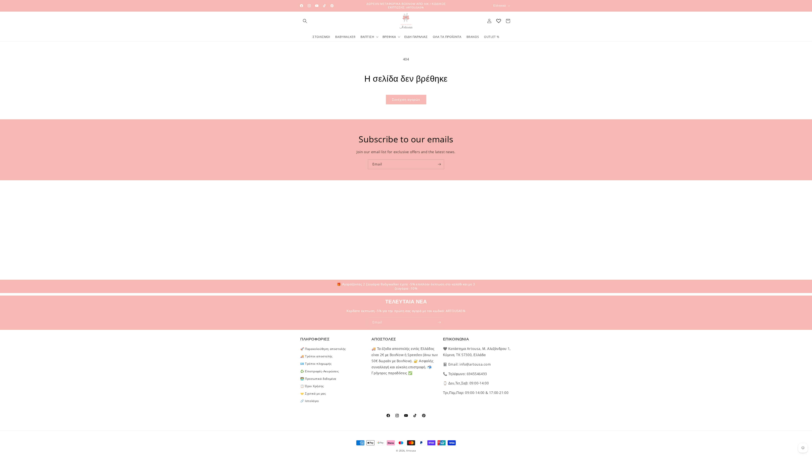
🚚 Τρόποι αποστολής (316, 356)
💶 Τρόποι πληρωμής (316, 364)
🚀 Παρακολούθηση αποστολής (323, 349)
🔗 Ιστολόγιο (309, 401)
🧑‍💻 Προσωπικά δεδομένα (318, 379)
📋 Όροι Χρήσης (312, 386)
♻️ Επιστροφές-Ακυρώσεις (319, 371)
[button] (305, 21)
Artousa (411, 450)
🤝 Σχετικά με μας (313, 393)
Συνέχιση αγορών (406, 99)
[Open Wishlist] (498, 21)
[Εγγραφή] (439, 164)
